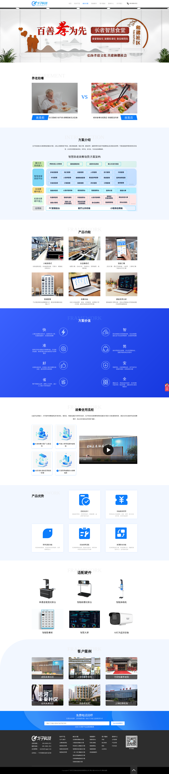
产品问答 (114, 742)
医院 (103, 746)
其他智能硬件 (93, 752)
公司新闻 (114, 739)
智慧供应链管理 (64, 749)
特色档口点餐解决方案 (79, 746)
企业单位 (104, 749)
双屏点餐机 (93, 742)
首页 (70, 3)
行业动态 (114, 746)
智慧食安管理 (63, 746)
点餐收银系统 (63, 742)
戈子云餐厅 (63, 739)
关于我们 (119, 3)
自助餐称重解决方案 (78, 739)
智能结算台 (93, 739)
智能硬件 (94, 3)
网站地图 (104, 770)
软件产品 (77, 3)
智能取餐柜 (93, 749)
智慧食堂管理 (63, 752)
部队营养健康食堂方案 (79, 755)
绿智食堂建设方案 (78, 761)
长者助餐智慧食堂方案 (79, 758)
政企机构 (104, 742)
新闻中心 (111, 3)
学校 (103, 739)
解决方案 (85, 3)
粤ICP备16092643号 (95, 770)
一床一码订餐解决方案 (79, 752)
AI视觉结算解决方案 (78, 742)
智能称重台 (93, 746)
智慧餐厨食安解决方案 (79, 749)
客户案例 (102, 3)
